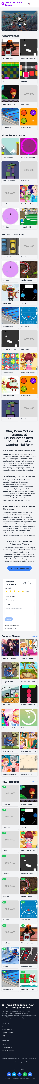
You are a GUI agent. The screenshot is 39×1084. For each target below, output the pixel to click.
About (4, 1044)
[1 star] (6, 591)
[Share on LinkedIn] (19, 1074)
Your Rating (8, 588)
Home (4, 1026)
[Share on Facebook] (9, 1074)
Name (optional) (10, 596)
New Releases (7, 1030)
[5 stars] (23, 591)
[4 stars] (18, 591)
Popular (22, 1062)
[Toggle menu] (35, 4)
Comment (8, 604)
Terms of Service (8, 1050)
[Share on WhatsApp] (25, 1074)
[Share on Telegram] (30, 1074)
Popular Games (7, 1033)
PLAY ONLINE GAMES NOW (19, 568)
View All (34, 636)
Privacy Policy (7, 1047)
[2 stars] (10, 591)
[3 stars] (14, 591)
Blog (3, 1036)
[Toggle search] (25, 3)
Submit (8, 619)
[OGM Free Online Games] (3, 3)
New (17, 1062)
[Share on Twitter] (14, 1074)
